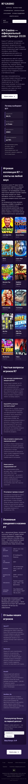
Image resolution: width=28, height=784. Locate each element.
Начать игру (13, 752)
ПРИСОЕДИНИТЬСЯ (19, 21)
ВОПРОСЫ (9, 7)
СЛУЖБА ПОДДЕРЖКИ (18, 13)
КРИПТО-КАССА (14, 16)
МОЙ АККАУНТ (5, 21)
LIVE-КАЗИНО (7, 13)
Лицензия (10, 762)
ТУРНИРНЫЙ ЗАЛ (8, 10)
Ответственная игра (20, 762)
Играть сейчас (8, 96)
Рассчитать (9, 736)
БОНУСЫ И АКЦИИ (19, 10)
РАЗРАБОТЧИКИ (17, 7)
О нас (4, 762)
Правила (5, 766)
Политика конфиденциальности (17, 766)
